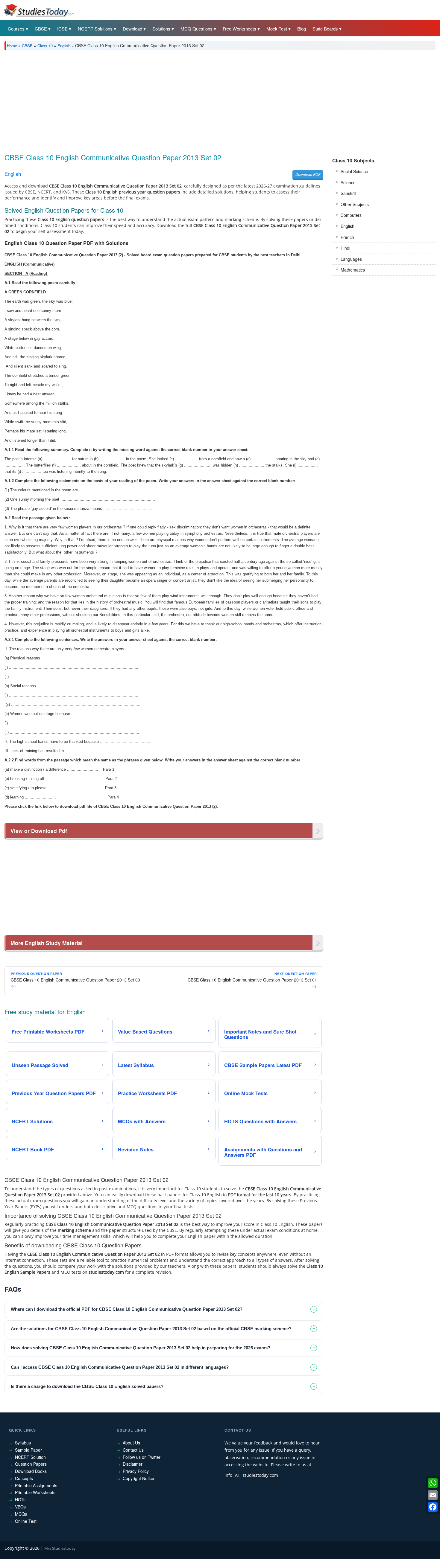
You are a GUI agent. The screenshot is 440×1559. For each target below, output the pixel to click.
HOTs (20, 1499)
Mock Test (276, 28)
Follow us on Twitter (141, 1457)
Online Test (26, 1521)
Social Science (354, 171)
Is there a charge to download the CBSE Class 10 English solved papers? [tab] (87, 1386)
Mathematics (353, 270)
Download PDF (307, 174)
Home (12, 45)
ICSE (62, 28)
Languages (351, 259)
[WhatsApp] (433, 1483)
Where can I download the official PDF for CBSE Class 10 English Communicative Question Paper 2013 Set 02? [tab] (126, 1309)
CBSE (41, 28)
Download (132, 28)
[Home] (39, 9)
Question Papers (31, 1464)
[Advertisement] (184, 99)
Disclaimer (132, 1464)
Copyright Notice (138, 1478)
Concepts (24, 1478)
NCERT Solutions (95, 28)
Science (348, 182)
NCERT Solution (30, 1457)
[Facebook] (433, 1507)
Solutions (161, 28)
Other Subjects (355, 204)
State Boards (325, 28)
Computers (351, 215)
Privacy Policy (136, 1471)
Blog (301, 28)
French (347, 237)
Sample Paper (28, 1450)
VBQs (20, 1507)
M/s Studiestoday (60, 1548)
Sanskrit (348, 193)
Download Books (31, 1471)
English (63, 45)
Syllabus (23, 1443)
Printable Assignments (36, 1485)
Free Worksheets (239, 28)
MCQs (21, 1514)
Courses (16, 28)
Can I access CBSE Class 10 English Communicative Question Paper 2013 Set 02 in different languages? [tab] (120, 1367)
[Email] (433, 1495)
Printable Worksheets (35, 1492)
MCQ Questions (196, 28)
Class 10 (45, 45)
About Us (131, 1443)
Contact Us (133, 1450)
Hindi (345, 248)
